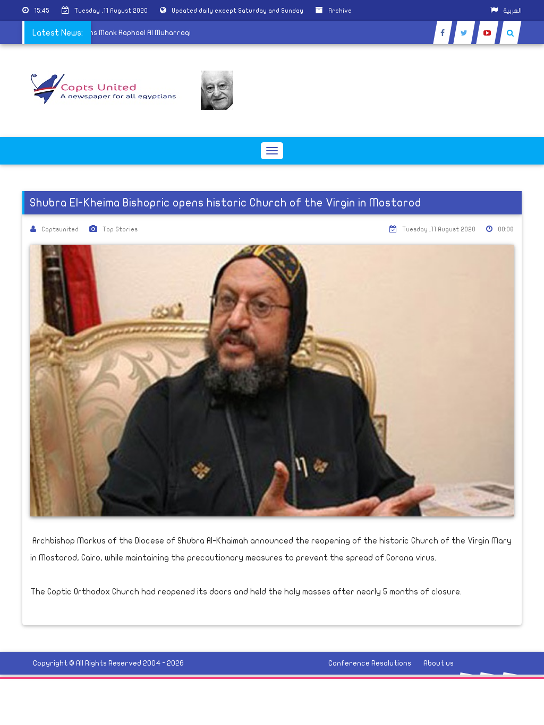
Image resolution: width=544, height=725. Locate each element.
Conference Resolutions (369, 663)
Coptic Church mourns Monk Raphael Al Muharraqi (107, 33)
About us (438, 663)
